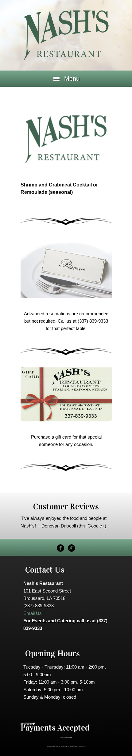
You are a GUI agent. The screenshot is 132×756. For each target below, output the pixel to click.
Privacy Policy (63, 737)
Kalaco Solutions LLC (80, 746)
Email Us (32, 613)
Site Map (70, 737)
